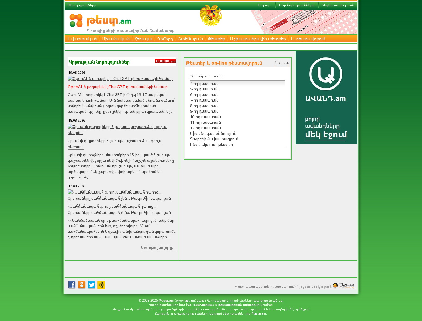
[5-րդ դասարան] (237, 89)
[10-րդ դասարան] (237, 116)
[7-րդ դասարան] (237, 100)
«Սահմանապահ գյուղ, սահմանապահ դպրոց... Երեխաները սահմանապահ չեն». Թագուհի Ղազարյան (119, 209)
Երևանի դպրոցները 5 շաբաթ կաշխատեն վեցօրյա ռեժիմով (115, 144)
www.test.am (185, 300)
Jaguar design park (315, 286)
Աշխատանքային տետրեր (258, 39)
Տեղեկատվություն (338, 5)
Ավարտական (82, 39)
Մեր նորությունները (297, 5)
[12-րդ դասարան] (237, 128)
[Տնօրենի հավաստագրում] (237, 139)
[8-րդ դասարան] (237, 105)
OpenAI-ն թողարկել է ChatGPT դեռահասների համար (118, 87)
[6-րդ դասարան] (237, 94)
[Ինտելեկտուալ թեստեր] (237, 144)
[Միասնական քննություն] (237, 133)
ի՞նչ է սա (281, 62)
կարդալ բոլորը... (158, 247)
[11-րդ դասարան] (237, 122)
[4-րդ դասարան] (237, 83)
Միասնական (116, 39)
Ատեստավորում (308, 39)
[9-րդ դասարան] (237, 111)
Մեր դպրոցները (82, 5)
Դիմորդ (165, 39)
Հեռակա (143, 39)
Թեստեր (216, 39)
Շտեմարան (190, 39)
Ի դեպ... (265, 5)
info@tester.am (255, 313)
